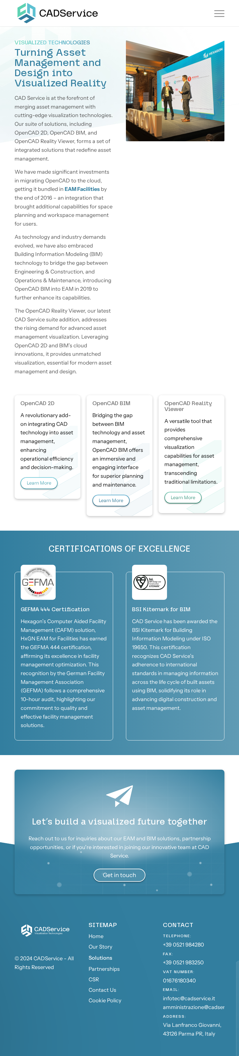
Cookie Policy (105, 1000)
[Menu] (217, 13)
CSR (94, 979)
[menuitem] (217, 13)
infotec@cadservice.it (189, 998)
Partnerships (104, 969)
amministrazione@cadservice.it (201, 1007)
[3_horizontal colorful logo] (58, 13)
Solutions (100, 958)
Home (96, 936)
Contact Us (102, 990)
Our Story (100, 947)
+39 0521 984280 (183, 945)
